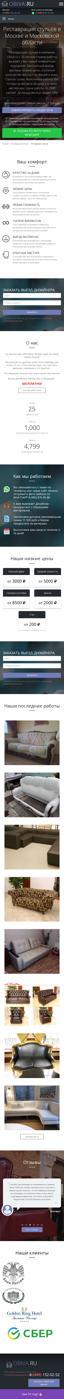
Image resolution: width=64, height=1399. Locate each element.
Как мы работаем (32, 390)
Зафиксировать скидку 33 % (32, 110)
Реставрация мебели (19, 144)
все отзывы (32, 1229)
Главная (5, 144)
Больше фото (32, 1136)
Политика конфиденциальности (18, 1375)
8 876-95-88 (44, 12)
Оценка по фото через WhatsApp (33, 132)
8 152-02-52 (11, 12)
